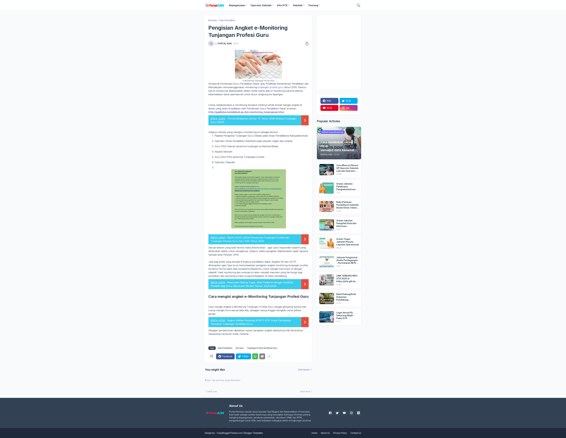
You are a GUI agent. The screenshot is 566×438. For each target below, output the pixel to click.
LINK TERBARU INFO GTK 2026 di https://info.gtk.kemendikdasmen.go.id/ (347, 278)
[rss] (358, 413)
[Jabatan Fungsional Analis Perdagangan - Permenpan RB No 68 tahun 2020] (326, 261)
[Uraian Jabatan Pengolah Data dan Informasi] (326, 224)
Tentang (313, 5)
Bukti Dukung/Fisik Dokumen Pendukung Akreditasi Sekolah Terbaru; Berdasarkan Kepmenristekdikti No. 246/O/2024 (346, 297)
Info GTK (282, 5)
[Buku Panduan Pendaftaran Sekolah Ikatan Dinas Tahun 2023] (326, 206)
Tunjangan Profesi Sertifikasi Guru (262, 348)
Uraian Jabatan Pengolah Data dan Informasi (346, 223)
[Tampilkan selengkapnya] (269, 356)
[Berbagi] (306, 43)
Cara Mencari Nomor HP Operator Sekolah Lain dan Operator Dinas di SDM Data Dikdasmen (347, 168)
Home (314, 433)
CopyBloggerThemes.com (229, 433)
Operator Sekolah (261, 5)
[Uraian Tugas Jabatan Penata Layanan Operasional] (326, 243)
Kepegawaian (237, 5)
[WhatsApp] (255, 356)
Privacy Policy (340, 433)
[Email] (262, 356)
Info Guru (240, 348)
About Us (325, 433)
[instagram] (351, 413)
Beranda (212, 20)
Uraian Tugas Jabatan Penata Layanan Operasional (347, 242)
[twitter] (337, 413)
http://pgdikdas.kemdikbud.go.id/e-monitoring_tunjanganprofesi (246, 112)
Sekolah (297, 5)
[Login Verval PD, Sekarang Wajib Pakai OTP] (326, 317)
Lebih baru (212, 391)
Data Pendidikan (227, 20)
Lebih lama (305, 391)
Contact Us (356, 433)
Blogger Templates (253, 433)
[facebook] (330, 413)
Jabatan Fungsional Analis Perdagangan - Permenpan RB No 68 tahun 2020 (347, 260)
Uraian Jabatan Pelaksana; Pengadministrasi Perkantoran (345, 186)
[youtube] (344, 413)
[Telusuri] (358, 5)
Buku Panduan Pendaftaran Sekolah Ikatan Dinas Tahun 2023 (347, 205)
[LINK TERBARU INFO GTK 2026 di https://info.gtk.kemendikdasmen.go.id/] (326, 280)
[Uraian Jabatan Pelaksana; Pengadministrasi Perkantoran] (326, 188)
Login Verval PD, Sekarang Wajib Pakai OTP (344, 315)
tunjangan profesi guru (270, 87)
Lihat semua (304, 369)
